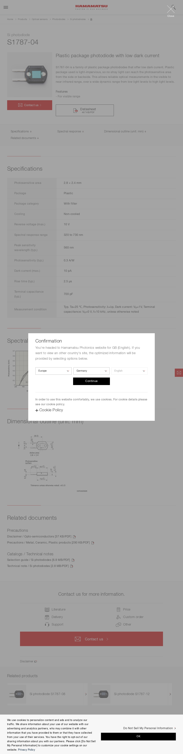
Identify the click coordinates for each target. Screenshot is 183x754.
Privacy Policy (26, 750)
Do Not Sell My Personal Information (148, 728)
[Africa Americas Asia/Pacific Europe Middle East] (53, 371)
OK (138, 736)
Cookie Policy (51, 410)
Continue (91, 381)
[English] (129, 371)
